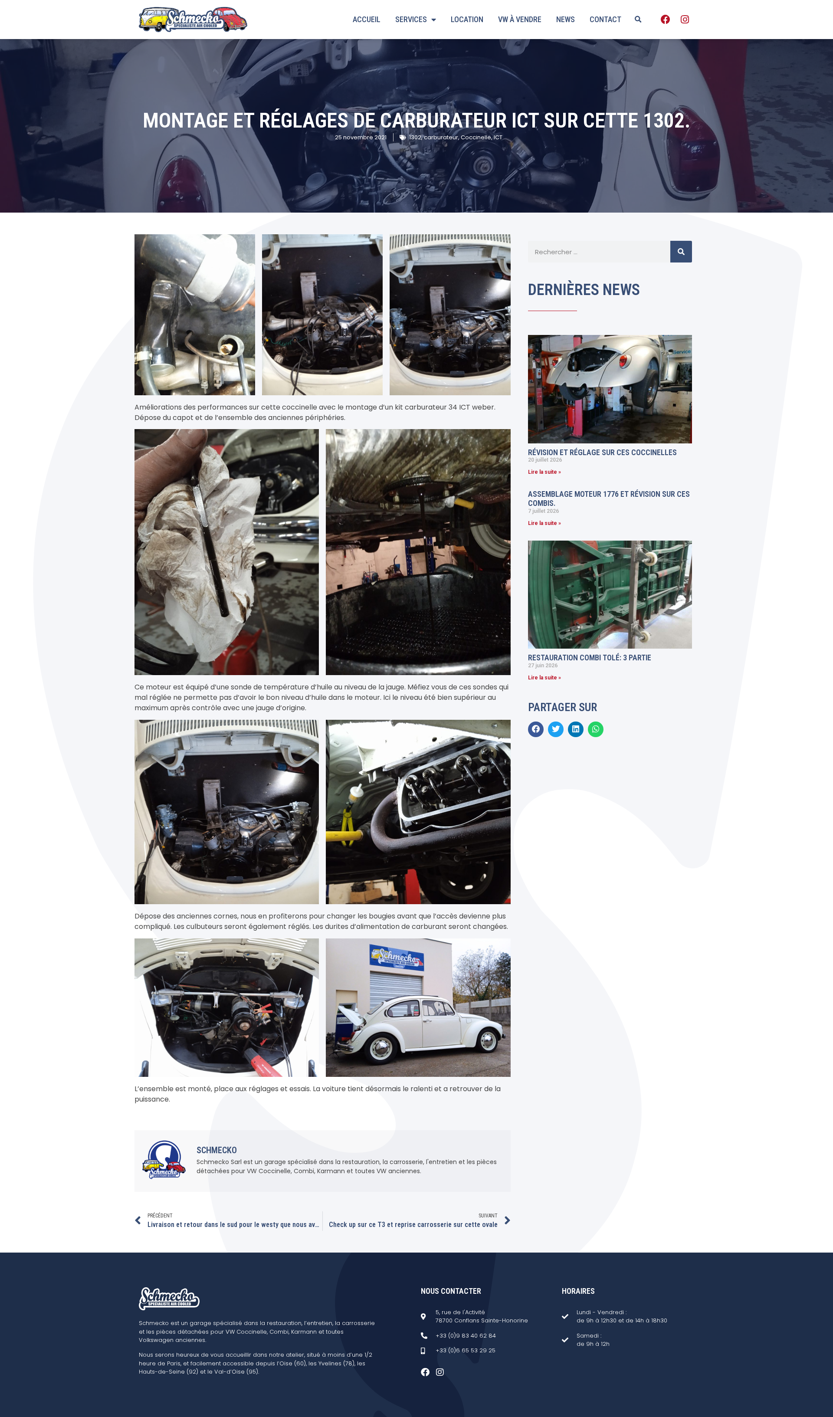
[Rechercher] (681, 251)
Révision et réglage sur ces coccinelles (602, 452)
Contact (605, 19)
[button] (638, 19)
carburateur (441, 137)
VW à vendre (519, 19)
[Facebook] (665, 19)
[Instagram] (684, 19)
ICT (498, 137)
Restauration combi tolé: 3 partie (589, 657)
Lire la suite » (544, 472)
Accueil (366, 19)
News (565, 19)
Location (467, 19)
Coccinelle (476, 137)
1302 (415, 137)
